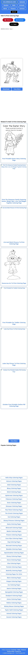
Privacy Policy (10, 651)
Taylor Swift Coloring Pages (14, 610)
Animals (21, 5)
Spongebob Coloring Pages (14, 592)
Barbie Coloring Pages (14, 531)
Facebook (20, 20)
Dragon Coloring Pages (13, 581)
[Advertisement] (14, 44)
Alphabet (22, 2)
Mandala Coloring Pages (14, 549)
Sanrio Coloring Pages (14, 588)
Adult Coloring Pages (14, 485)
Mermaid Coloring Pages (14, 545)
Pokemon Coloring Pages (14, 499)
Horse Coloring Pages (14, 560)
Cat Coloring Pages (14, 517)
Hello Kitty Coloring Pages (14, 477)
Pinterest (9, 20)
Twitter (15, 24)
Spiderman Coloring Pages (14, 495)
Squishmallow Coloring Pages (14, 552)
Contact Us (18, 651)
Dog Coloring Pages (14, 542)
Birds (5, 8)
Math (13, 5)
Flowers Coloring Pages (14, 535)
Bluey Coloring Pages (14, 488)
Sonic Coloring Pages (14, 502)
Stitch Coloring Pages (14, 492)
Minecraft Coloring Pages (14, 527)
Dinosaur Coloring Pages (14, 506)
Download (6, 89)
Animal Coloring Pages (14, 613)
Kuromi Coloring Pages (14, 617)
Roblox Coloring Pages (14, 603)
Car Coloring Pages (14, 585)
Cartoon (22, 8)
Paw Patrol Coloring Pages (14, 510)
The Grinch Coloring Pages (14, 513)
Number (6, 5)
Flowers (13, 8)
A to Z (14, 12)
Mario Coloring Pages (14, 577)
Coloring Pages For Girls (14, 574)
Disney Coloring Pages (14, 556)
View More (17, 89)
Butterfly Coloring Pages (14, 570)
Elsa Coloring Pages (14, 563)
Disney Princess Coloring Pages (14, 520)
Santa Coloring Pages (14, 524)
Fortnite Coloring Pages (14, 567)
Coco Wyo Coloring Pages (14, 538)
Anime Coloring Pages (14, 599)
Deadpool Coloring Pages (14, 595)
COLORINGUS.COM (9, 2)
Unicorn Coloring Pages (14, 481)
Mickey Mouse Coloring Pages (14, 606)
